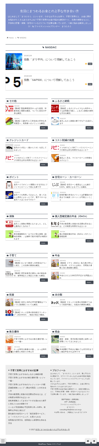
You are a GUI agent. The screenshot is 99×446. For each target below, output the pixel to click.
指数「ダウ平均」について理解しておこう (50, 59)
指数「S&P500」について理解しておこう (49, 79)
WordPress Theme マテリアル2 (49, 444)
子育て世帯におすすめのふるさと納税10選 (25, 374)
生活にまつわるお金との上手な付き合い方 (49, 11)
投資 (90, 64)
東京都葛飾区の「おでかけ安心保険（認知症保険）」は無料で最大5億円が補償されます (30, 236)
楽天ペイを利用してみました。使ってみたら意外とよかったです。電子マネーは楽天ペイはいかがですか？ (30, 197)
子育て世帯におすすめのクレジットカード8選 (26, 384)
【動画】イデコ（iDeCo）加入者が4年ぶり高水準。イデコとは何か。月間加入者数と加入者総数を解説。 (76, 265)
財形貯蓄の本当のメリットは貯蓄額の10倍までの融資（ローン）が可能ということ (76, 197)
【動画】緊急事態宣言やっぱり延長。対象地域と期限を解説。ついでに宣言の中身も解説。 (30, 110)
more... (44, 128)
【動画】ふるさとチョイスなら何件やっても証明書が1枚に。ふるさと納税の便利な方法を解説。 (76, 110)
